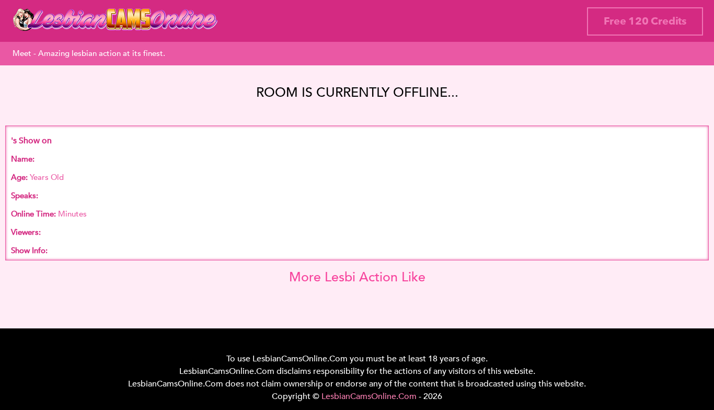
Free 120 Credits (645, 21)
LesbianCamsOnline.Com (369, 396)
